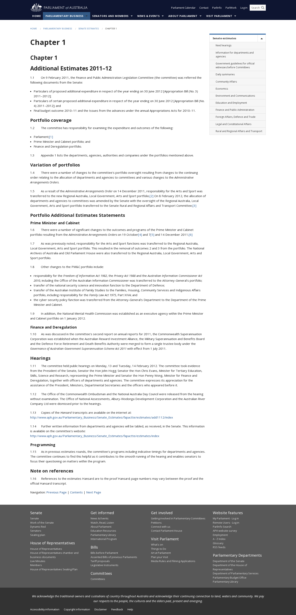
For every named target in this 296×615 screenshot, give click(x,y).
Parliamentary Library (103, 535)
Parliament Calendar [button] (183, 7)
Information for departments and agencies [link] (235, 54)
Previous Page (56, 492)
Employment (220, 535)
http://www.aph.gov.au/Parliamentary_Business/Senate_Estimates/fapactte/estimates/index (94, 436)
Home (36, 16)
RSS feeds (219, 547)
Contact (203, 7)
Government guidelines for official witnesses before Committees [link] (235, 65)
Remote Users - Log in (226, 522)
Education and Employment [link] (231, 102)
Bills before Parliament (104, 553)
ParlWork (231, 7)
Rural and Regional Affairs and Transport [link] (239, 131)
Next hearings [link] (223, 45)
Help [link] (130, 609)
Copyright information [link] (77, 609)
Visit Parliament (219, 16)
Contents (76, 492)
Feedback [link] (117, 609)
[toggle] (262, 38)
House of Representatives (46, 549)
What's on (157, 544)
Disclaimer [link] (100, 609)
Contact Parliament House (166, 530)
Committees (98, 579)
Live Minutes (37, 561)
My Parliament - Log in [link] (226, 518)
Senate (34, 518)
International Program (104, 539)
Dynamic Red (38, 526)
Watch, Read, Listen (102, 522)
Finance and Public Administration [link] (235, 110)
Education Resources (103, 530)
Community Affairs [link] (226, 81)
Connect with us (160, 526)
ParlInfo (217, 7)
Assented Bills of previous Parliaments (114, 557)
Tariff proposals (100, 561)
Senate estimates (88, 28)
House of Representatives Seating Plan (54, 569)
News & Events (148, 16)
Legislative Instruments (104, 565)
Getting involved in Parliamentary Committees (178, 518)
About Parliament (182, 16)
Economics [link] (222, 88)
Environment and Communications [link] (235, 95)
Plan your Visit (159, 557)
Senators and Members (110, 16)
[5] (152, 235)
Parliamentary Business (65, 16)
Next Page (93, 492)
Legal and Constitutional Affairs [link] (233, 124)
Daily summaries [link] (225, 74)
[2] (151, 196)
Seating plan (37, 535)
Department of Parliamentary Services (236, 573)
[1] (51, 137)
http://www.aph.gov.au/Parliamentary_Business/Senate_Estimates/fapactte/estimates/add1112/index (101, 417)
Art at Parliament (161, 553)
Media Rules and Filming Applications (173, 561)
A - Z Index (219, 539)
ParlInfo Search (222, 526)
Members (36, 565)
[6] (191, 235)
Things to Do (158, 549)
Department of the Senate (228, 561)
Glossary (218, 543)
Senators (35, 530)
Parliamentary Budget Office (229, 577)
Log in (243, 7)
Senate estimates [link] (224, 38)
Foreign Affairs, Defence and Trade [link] (236, 117)
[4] (140, 235)
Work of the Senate (42, 522)
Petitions (156, 522)
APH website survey (225, 530)
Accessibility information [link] (44, 609)
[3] (194, 206)
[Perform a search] (263, 8)
